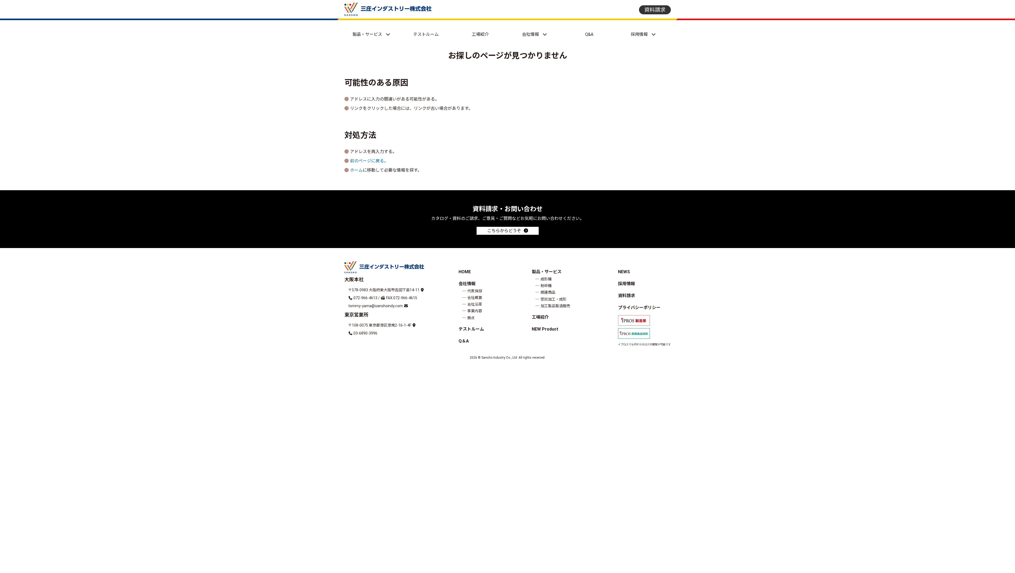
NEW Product (545, 329)
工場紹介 (480, 34)
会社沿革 (474, 304)
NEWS (624, 271)
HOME (465, 271)
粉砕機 (546, 286)
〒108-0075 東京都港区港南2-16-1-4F (379, 325)
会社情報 (531, 34)
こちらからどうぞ (504, 230)
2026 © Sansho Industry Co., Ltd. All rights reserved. (507, 357)
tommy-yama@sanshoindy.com (375, 306)
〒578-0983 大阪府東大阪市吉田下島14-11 (384, 290)
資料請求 (655, 10)
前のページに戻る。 (369, 160)
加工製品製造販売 (555, 306)
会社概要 (474, 298)
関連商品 (548, 292)
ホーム (356, 170)
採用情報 (640, 34)
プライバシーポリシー (639, 307)
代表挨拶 (474, 291)
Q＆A (464, 341)
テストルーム (426, 34)
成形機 (546, 279)
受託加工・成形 (554, 299)
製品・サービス (367, 34)
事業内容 (474, 311)
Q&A (589, 34)
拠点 (471, 318)
